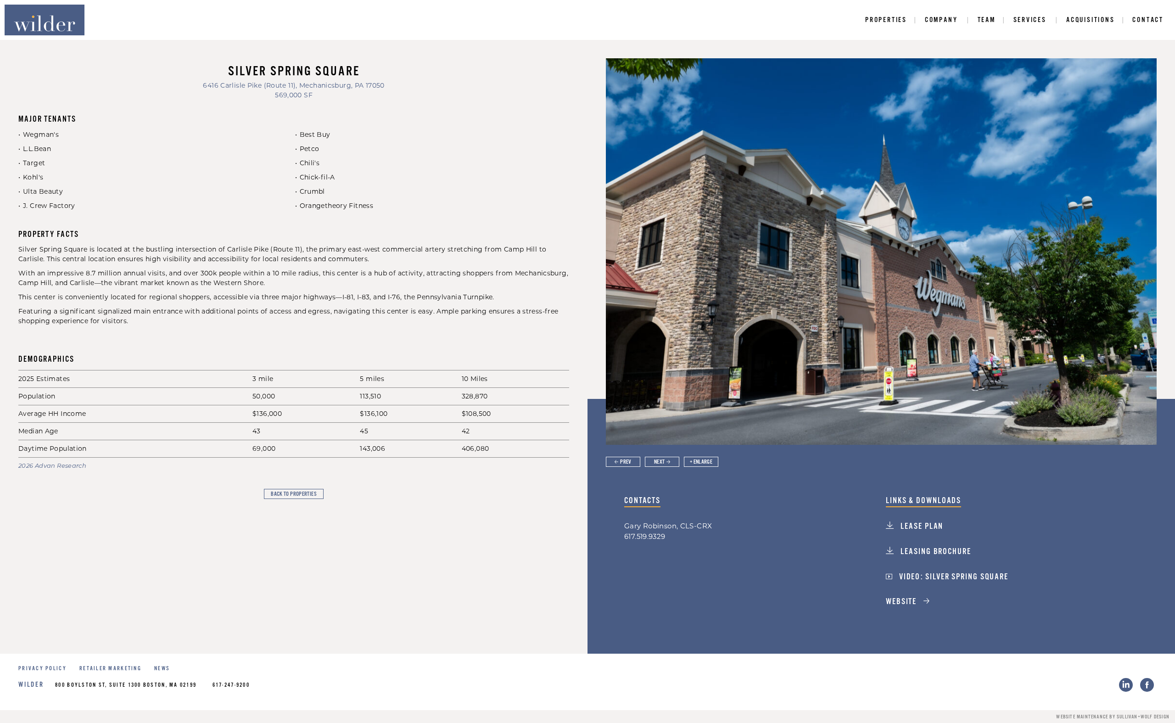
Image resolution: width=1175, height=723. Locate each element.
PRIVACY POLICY (42, 668)
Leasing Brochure (934, 552)
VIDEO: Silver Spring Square (952, 577)
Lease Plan (920, 526)
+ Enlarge (701, 462)
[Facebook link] (1147, 685)
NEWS (162, 668)
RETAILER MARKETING (110, 668)
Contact (1148, 20)
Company (941, 20)
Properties (886, 20)
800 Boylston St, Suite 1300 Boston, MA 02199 (125, 685)
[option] (881, 251)
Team (987, 20)
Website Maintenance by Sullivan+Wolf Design (1112, 717)
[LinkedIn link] (1126, 685)
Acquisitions (1090, 20)
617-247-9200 (231, 685)
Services (1029, 20)
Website (902, 602)
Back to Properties (294, 494)
